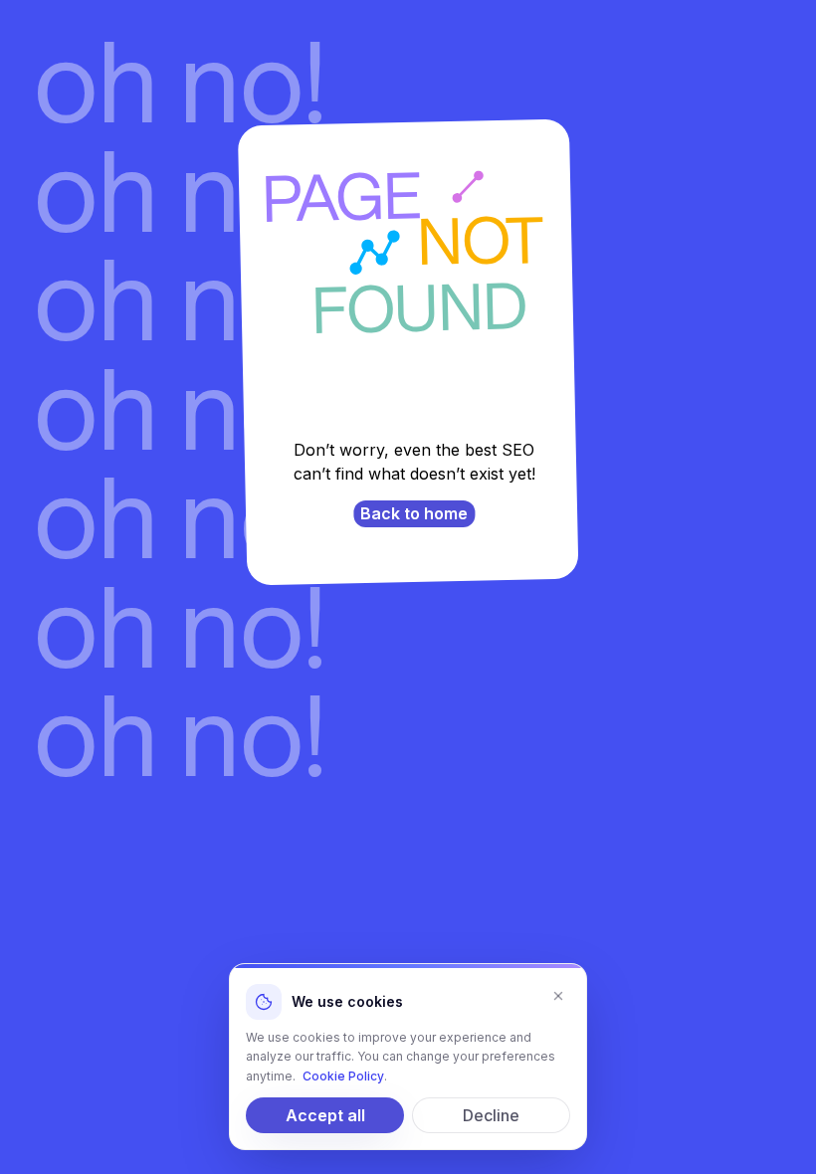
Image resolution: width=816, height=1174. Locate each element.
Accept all (325, 1115)
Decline (491, 1115)
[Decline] (558, 996)
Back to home (414, 513)
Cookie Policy (343, 1076)
